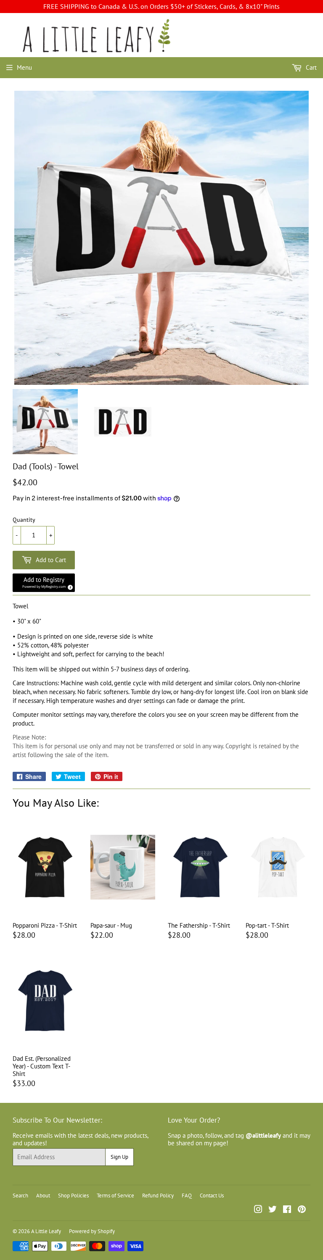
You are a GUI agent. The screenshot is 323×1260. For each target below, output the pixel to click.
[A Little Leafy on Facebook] (287, 1210)
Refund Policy (158, 1195)
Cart (310, 67)
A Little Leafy (46, 1231)
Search (20, 1195)
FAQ (187, 1195)
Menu (24, 67)
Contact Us (212, 1195)
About (43, 1195)
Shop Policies (73, 1195)
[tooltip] (69, 586)
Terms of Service (115, 1195)
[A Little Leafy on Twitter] (272, 1210)
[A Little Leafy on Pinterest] (301, 1210)
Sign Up (119, 1156)
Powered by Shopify (92, 1231)
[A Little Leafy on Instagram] (258, 1210)
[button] (44, 582)
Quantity (24, 519)
